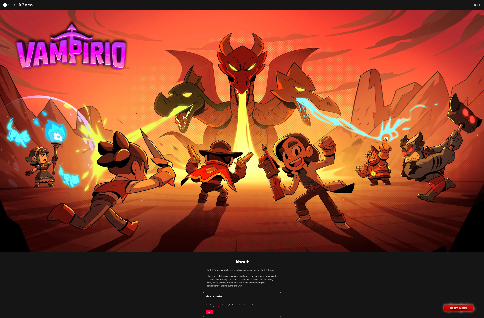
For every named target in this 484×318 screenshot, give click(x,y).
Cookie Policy (222, 307)
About (477, 4)
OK (209, 312)
